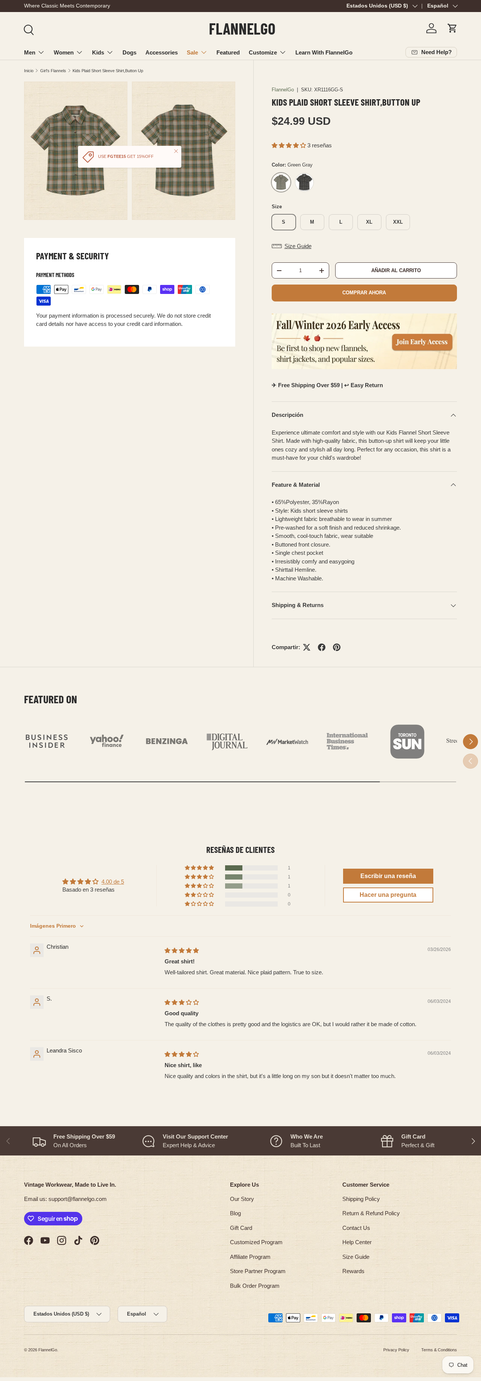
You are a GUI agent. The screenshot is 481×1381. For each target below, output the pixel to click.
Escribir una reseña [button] (388, 876)
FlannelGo (283, 89)
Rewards (353, 1271)
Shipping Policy (361, 1199)
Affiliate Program (250, 1257)
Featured (228, 52)
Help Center (357, 1242)
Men (29, 52)
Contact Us (356, 1228)
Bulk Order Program (255, 1286)
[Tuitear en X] (306, 647)
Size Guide (355, 1257)
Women (64, 52)
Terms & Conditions (439, 1350)
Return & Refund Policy (371, 1213)
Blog (235, 1213)
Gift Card (241, 1228)
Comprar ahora (364, 292)
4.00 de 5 (112, 881)
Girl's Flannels (53, 70)
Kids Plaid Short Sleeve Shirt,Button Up (108, 70)
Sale (192, 52)
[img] (182, 950)
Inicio (28, 70)
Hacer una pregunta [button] (388, 895)
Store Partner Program (258, 1271)
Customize (263, 52)
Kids (98, 52)
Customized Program (256, 1242)
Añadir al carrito (396, 270)
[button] (452, 28)
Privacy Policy (396, 1350)
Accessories (161, 52)
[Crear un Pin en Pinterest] (336, 647)
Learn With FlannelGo (323, 52)
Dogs (129, 52)
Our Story (242, 1199)
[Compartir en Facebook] (321, 647)
